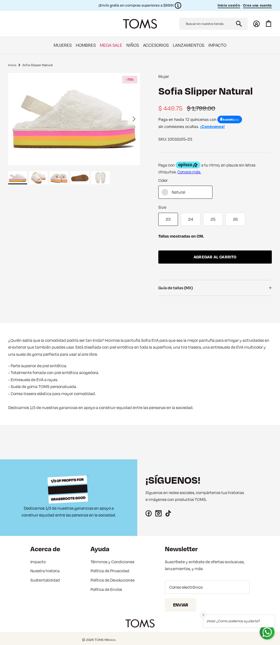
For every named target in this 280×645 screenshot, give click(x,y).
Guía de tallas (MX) (175, 288)
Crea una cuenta (257, 5)
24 (190, 219)
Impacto (38, 562)
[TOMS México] (140, 23)
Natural (178, 192)
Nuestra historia (45, 571)
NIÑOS (132, 45)
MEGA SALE (111, 45)
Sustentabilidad (45, 580)
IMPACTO (217, 45)
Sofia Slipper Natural (37, 64)
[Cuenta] (256, 24)
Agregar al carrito (215, 257)
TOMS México (105, 639)
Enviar (180, 605)
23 (168, 219)
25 (213, 219)
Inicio (12, 64)
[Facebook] (148, 513)
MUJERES (63, 45)
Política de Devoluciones (113, 580)
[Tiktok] (168, 513)
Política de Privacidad (110, 571)
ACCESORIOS (156, 45)
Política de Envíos (106, 589)
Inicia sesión (229, 5)
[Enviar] (239, 24)
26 (235, 219)
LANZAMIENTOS (188, 45)
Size (162, 207)
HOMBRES (86, 45)
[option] (74, 119)
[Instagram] (158, 513)
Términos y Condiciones (112, 562)
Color (163, 180)
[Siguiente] (134, 119)
